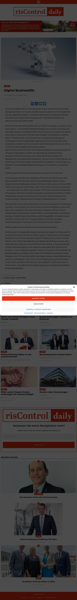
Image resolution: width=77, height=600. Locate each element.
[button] (74, 287)
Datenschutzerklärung (40, 313)
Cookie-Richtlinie (28, 313)
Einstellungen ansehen (38, 309)
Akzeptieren (38, 298)
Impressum (50, 313)
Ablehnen (39, 304)
